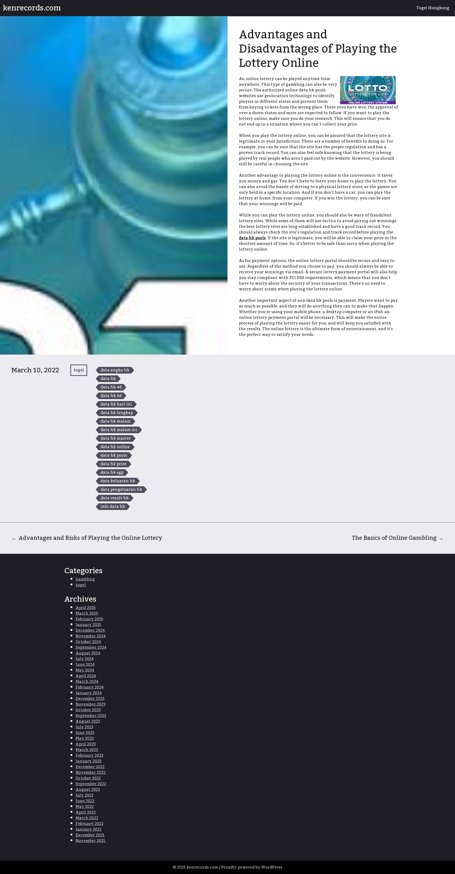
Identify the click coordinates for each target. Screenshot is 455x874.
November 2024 (91, 636)
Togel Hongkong (432, 8)
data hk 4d (111, 387)
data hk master (115, 438)
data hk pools (113, 455)
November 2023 (90, 704)
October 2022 (88, 778)
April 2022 (86, 812)
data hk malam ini (118, 430)
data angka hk (114, 370)
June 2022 (85, 801)
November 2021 (90, 841)
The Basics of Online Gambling (398, 538)
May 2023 (85, 738)
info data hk (112, 506)
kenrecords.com (32, 8)
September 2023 (91, 716)
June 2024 (85, 664)
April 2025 (86, 608)
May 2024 (85, 670)
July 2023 (84, 727)
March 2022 (87, 818)
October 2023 (88, 710)
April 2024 (86, 676)
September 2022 (91, 784)
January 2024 (89, 693)
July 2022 (84, 795)
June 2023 (85, 733)
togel (79, 370)
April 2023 (86, 744)
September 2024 (91, 647)
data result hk (114, 498)
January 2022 (88, 829)
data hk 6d (111, 395)
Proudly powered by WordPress (251, 867)
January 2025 (88, 625)
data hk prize (113, 464)
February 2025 (89, 619)
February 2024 (90, 687)
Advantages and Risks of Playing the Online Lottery (86, 538)
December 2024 (90, 630)
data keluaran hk (117, 481)
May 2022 (85, 807)
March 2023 (87, 750)
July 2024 (85, 659)
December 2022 (90, 767)
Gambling (85, 579)
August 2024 (88, 653)
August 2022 (88, 789)
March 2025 (87, 613)
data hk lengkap (116, 413)
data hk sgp (111, 472)
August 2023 (88, 721)
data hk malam (115, 421)
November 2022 (90, 772)
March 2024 (87, 681)
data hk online (115, 447)
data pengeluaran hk (121, 489)
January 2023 (88, 761)
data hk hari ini (116, 404)
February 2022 (89, 824)
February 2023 (89, 755)
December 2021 (90, 835)
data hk (108, 378)
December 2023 (90, 699)
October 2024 (88, 642)
